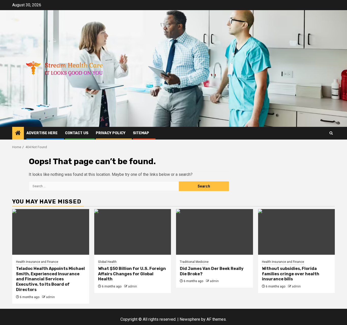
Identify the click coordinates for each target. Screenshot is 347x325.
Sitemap (141, 133)
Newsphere (190, 319)
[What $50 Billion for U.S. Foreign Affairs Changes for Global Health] (132, 232)
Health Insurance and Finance (37, 262)
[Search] (331, 133)
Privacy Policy (110, 133)
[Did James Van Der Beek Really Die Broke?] (214, 232)
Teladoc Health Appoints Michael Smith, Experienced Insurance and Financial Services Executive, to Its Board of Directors (50, 279)
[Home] (18, 133)
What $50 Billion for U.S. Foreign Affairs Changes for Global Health (132, 274)
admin (50, 297)
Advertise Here (42, 133)
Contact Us (76, 133)
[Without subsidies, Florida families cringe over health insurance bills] (296, 232)
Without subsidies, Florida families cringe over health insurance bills (290, 274)
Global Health (107, 262)
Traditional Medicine (194, 262)
